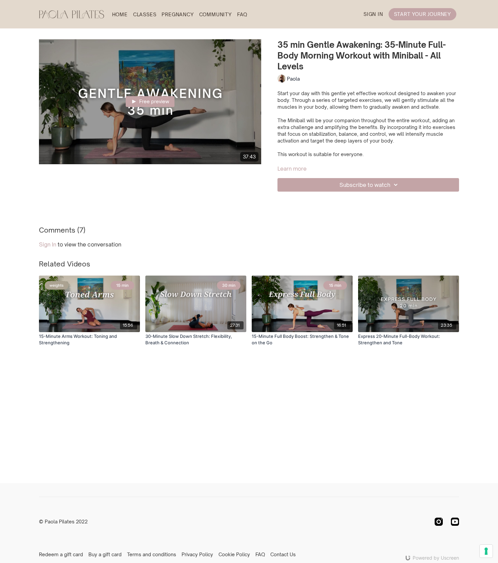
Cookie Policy (234, 554)
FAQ (242, 14)
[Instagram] (439, 522)
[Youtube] (455, 522)
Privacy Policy (197, 554)
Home (120, 14)
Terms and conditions (151, 554)
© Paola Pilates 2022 (63, 521)
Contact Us (283, 554)
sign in (47, 244)
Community (215, 14)
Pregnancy (177, 14)
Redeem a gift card (61, 554)
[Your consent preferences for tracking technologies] (486, 551)
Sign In (373, 14)
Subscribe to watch (364, 184)
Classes (145, 14)
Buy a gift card (105, 554)
